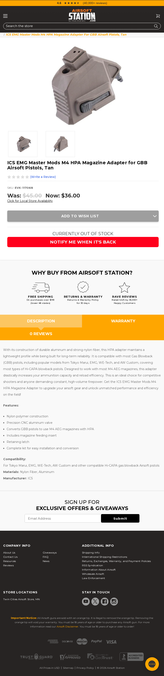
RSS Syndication (92, 565)
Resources (9, 561)
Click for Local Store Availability (30, 201)
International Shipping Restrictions (104, 556)
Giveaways (50, 552)
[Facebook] (104, 601)
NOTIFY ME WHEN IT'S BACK (83, 242)
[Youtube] (86, 601)
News (46, 561)
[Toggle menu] (5, 16)
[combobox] (82, 26)
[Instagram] (114, 601)
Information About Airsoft (99, 569)
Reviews (8, 565)
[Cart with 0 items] (156, 16)
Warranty (123, 321)
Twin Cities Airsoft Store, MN (21, 599)
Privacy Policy (85, 667)
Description (41, 321)
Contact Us (10, 556)
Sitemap (68, 667)
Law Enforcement (93, 578)
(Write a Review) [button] (43, 177)
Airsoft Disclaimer (67, 626)
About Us (9, 552)
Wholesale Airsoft (93, 573)
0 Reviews (41, 334)
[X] (95, 601)
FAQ (46, 556)
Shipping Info (91, 552)
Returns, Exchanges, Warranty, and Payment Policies (116, 561)
